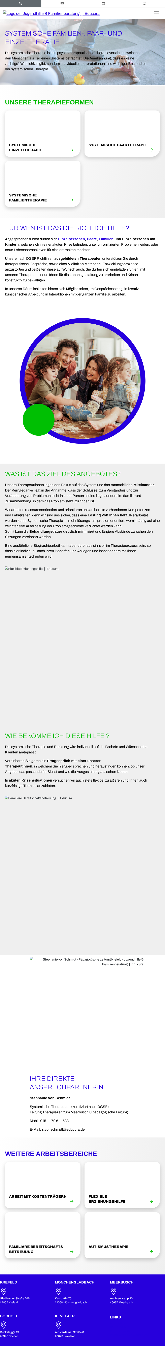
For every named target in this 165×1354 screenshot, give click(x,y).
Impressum (118, 1323)
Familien (106, 239)
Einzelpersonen (71, 239)
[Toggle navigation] (156, 13)
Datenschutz (119, 1327)
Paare (92, 239)
